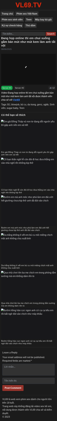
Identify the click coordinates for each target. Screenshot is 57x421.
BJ (8, 104)
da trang (31, 104)
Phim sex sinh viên (12, 19)
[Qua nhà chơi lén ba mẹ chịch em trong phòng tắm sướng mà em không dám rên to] (28, 286)
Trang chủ (7, 13)
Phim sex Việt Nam (27, 13)
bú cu (23, 104)
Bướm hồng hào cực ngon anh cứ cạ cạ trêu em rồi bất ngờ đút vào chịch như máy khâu (26, 342)
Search (51, 34)
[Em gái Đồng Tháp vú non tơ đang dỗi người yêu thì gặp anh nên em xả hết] (28, 135)
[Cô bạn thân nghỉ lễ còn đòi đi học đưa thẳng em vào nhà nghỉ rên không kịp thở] (28, 173)
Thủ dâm (30, 25)
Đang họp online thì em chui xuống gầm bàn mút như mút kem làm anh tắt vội (28, 42)
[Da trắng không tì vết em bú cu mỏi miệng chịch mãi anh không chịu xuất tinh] (28, 248)
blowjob (15, 104)
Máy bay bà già (43, 19)
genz (39, 104)
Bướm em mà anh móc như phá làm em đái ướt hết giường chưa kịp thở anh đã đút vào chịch (25, 228)
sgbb (46, 104)
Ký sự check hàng (12, 25)
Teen (29, 19)
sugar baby (12, 108)
